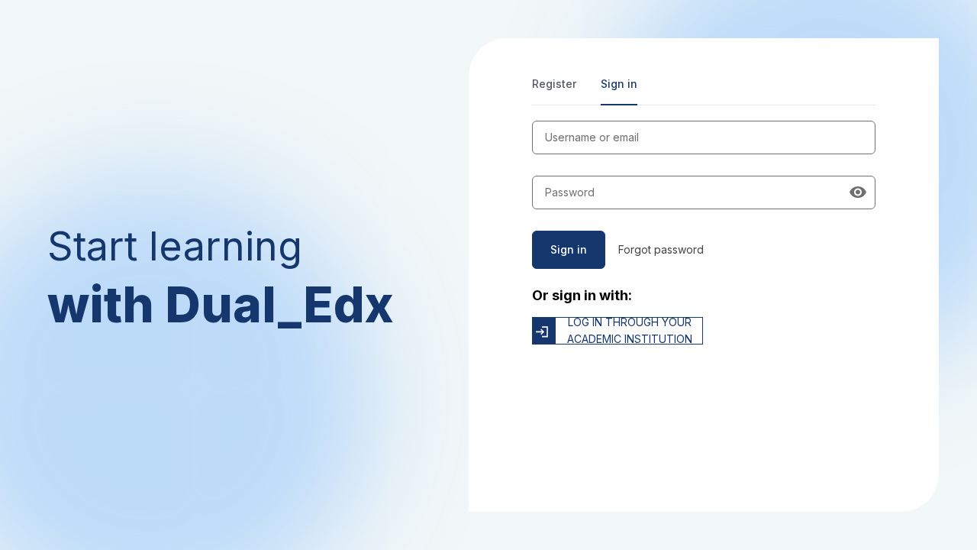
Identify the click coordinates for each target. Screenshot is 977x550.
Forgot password (661, 249)
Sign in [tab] (619, 83)
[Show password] (858, 192)
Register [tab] (554, 83)
